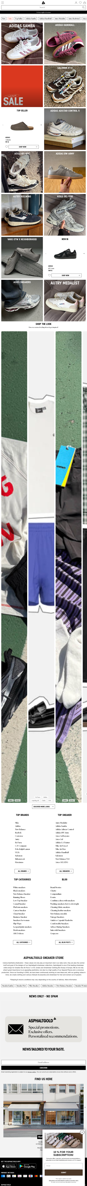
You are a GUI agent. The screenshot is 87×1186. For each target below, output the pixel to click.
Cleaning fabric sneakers (60, 907)
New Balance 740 (62, 858)
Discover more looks (42, 807)
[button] (6, 147)
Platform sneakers (20, 907)
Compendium (55, 893)
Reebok (18, 832)
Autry (17, 839)
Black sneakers (19, 890)
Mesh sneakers (19, 930)
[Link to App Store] (9, 1166)
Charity (53, 890)
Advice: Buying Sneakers (60, 926)
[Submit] (83, 7)
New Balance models (58, 913)
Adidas (18, 826)
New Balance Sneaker (21, 893)
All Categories (22, 942)
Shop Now (22, 147)
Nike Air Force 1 (61, 845)
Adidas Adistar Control (64, 829)
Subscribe (43, 1068)
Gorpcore (54, 933)
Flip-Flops (17, 923)
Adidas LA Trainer (62, 842)
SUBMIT (63, 1172)
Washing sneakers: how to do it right (64, 903)
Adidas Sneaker (47, 985)
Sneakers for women (21, 920)
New (3, 18)
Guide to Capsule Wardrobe (61, 920)
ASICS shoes (18, 933)
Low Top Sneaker (20, 900)
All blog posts (65, 942)
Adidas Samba (31, 18)
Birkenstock (20, 858)
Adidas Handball (45, 18)
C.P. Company (21, 845)
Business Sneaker (20, 916)
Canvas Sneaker (19, 910)
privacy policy (32, 1072)
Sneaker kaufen (7, 985)
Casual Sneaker (19, 903)
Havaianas (19, 862)
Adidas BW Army (62, 832)
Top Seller (18, 18)
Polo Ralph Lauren (22, 849)
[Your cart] (84, 3)
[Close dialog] (82, 1132)
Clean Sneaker (19, 913)
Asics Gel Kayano (62, 835)
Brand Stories (55, 887)
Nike (17, 822)
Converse (19, 835)
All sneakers (65, 871)
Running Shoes (19, 897)
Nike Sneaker (34, 985)
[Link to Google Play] (27, 1166)
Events (53, 897)
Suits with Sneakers (57, 930)
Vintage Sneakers (57, 916)
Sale (10, 18)
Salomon (18, 855)
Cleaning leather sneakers (60, 910)
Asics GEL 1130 (61, 862)
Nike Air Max (60, 849)
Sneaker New (21, 985)
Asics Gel (59, 839)
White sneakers (19, 887)
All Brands (22, 871)
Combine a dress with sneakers (62, 900)
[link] (43, 2)
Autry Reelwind (73, 18)
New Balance (20, 829)
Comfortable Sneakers (59, 923)
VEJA (17, 852)
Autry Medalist (60, 18)
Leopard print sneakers (22, 926)
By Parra (18, 842)
